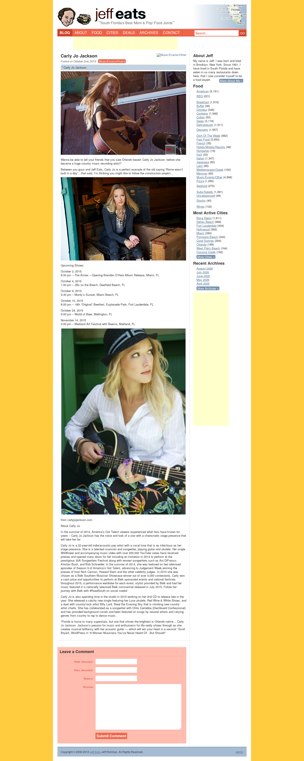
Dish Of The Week (208, 135)
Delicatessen (205, 125)
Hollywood (203, 229)
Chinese (202, 109)
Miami (200, 233)
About (81, 32)
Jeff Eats (95, 752)
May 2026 (203, 280)
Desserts (202, 129)
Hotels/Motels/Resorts (211, 147)
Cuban (201, 117)
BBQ (200, 96)
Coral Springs (205, 240)
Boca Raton (204, 218)
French (201, 143)
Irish (199, 154)
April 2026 (203, 283)
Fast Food (203, 139)
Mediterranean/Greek (210, 169)
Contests (202, 113)
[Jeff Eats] (152, 15)
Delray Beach (205, 222)
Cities (112, 32)
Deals (129, 32)
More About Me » (231, 81)
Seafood (202, 186)
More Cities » (206, 257)
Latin (200, 166)
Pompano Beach (207, 237)
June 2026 (203, 276)
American (203, 91)
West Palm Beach (208, 248)
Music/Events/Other (112, 61)
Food (97, 32)
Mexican (202, 173)
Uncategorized (206, 195)
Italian (200, 158)
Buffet (200, 106)
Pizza (200, 181)
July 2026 (203, 272)
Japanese (203, 162)
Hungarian (203, 151)
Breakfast (203, 102)
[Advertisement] (125, 43)
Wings (201, 206)
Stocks (201, 200)
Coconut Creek (206, 252)
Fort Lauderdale (207, 225)
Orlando (202, 244)
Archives (149, 32)
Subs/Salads (205, 192)
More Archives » (208, 288)
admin (239, 752)
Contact (171, 32)
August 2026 (205, 268)
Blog (65, 32)
